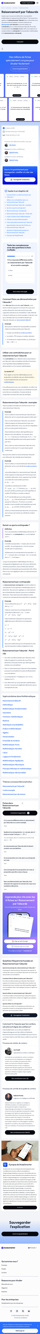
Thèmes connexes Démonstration (17, 219)
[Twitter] (22, 1311)
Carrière (4, 1273)
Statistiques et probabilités (13, 724)
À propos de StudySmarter (15, 235)
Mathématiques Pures (11, 744)
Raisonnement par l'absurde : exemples (19, 205)
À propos (4, 1265)
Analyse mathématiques (12, 728)
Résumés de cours (7, 1284)
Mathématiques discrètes (12, 748)
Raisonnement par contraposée (16, 211)
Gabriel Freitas (13, 153)
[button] (2, 48)
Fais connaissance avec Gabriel (20, 1132)
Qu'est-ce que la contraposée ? (16, 208)
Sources (7, 149)
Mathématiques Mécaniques (13, 764)
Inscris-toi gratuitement (20, 69)
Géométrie (7, 712)
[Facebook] (11, 1311)
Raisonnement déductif (12, 700)
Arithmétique (8, 704)
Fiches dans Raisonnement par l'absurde (19, 222)
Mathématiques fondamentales (15, 708)
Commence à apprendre (18, 813)
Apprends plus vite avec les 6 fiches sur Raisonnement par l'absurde (19, 226)
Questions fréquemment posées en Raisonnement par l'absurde (18, 231)
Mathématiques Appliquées (13, 760)
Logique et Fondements (12, 756)
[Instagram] (17, 1311)
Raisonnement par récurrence (14, 794)
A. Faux (10, 270)
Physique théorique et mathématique (17, 768)
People (3, 1269)
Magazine (4, 1288)
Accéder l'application (27, 3)
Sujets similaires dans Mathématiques (18, 217)
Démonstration (8, 736)
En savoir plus (20, 1207)
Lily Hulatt (12, 145)
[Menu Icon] (37, 3)
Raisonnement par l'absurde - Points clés (19, 214)
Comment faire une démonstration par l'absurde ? (19, 196)
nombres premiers (26, 333)
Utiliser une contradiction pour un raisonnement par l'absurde (17, 201)
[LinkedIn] (28, 1311)
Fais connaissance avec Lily (20, 1078)
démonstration (5, 25)
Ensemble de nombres (11, 740)
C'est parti (20, 42)
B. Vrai (10, 275)
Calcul (5, 752)
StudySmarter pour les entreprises (12, 1303)
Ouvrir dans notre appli (20, 292)
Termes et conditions (20, 1318)
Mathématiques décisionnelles (14, 772)
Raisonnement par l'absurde (13, 786)
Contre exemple (9, 790)
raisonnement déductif (23, 320)
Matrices (6, 720)
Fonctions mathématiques (13, 716)
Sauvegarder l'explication (21, 180)
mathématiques (9, 382)
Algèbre (5, 732)
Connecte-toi (27, 951)
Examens (4, 1292)
